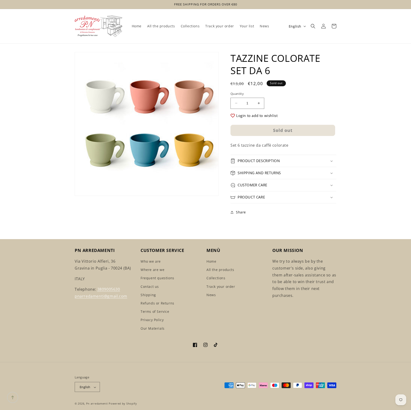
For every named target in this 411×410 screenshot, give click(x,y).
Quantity (237, 94)
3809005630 (108, 289)
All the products (220, 270)
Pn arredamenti (97, 403)
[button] (313, 26)
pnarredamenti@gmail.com (101, 296)
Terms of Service (155, 311)
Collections (215, 278)
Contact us (150, 286)
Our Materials (153, 328)
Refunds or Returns (157, 303)
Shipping (148, 295)
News (211, 295)
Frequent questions (157, 278)
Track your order (220, 286)
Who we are (151, 261)
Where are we (152, 270)
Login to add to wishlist (257, 115)
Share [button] (241, 212)
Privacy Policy (152, 320)
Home (211, 261)
